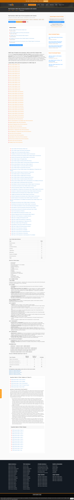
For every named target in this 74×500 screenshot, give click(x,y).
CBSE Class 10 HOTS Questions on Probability (19, 229)
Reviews (42, 4)
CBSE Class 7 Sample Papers (42, 484)
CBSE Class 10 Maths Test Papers (14, 373)
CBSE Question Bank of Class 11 (17, 431)
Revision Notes (55, 468)
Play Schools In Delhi (41, 471)
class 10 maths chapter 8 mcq (14, 77)
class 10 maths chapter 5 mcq (14, 71)
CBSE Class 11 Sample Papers (57, 479)
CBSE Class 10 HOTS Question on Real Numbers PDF (20, 231)
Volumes (17, 138)
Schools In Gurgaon (26, 472)
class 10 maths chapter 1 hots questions (16, 91)
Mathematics (36, 19)
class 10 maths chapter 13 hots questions (16, 111)
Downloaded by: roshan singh (53, 58)
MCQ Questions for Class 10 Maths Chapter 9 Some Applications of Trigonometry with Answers (25, 170)
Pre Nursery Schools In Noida (42, 465)
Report (24, 21)
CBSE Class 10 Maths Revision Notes (15, 374)
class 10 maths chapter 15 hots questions (16, 115)
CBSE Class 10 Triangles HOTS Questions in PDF (19, 217)
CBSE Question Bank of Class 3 (17, 444)
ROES (56, 4)
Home (9, 10)
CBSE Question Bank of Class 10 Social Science (19, 383)
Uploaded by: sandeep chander (53, 43)
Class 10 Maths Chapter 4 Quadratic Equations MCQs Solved (21, 178)
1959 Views (27, 17)
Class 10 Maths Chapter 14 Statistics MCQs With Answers (21, 160)
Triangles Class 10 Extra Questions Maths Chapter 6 (19, 35)
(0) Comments (21, 17)
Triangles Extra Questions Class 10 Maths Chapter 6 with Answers (22, 194)
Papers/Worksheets (32, 4)
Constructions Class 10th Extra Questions (16, 135)
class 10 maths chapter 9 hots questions (16, 106)
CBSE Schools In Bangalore (12, 476)
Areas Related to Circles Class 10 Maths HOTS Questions (21, 224)
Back (27, 21)
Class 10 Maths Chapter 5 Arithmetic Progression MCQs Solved (22, 177)
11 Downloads (32, 17)
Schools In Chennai (26, 480)
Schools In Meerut (26, 483)
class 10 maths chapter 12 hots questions (16, 109)
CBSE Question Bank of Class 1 (17, 448)
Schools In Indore (26, 486)
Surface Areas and (12, 138)
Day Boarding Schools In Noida (43, 467)
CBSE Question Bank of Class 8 (17, 435)
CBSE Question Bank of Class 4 (17, 442)
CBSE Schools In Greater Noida (13, 468)
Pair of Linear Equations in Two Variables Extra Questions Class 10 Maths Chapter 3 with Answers (26, 200)
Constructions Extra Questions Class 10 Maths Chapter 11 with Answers (23, 185)
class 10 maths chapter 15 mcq (14, 89)
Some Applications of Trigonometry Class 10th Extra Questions (20, 131)
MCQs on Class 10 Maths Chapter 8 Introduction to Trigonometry (22, 172)
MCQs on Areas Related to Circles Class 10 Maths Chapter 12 (22, 164)
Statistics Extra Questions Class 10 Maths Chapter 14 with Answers (23, 157)
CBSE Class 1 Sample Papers (42, 476)
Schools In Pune (25, 475)
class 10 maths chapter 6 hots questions (16, 100)
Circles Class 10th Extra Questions (15, 133)
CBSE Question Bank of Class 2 (17, 446)
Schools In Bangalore (26, 476)
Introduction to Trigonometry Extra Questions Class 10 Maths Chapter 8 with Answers (26, 190)
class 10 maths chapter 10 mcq (14, 80)
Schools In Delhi (25, 465)
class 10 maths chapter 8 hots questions (16, 104)
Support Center (61, 4)
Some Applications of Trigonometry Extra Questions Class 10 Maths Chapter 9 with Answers (27, 189)
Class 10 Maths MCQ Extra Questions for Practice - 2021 (21, 212)
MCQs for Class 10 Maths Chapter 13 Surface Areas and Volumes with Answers (25, 162)
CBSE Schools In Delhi (12, 465)
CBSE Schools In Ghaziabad (12, 471)
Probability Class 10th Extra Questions (16, 142)
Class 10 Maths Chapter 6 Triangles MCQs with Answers (21, 175)
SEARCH (46, 1)
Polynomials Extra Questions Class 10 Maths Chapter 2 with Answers (23, 202)
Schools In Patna (26, 482)
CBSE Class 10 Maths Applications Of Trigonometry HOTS (21, 221)
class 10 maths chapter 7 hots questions (16, 102)
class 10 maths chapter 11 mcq (14, 82)
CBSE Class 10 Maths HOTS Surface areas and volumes (21, 226)
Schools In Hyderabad (26, 478)
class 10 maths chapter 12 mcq (14, 84)
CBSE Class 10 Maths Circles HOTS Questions (19, 222)
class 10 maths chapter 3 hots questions (16, 95)
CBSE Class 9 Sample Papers (57, 476)
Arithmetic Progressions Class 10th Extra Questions (18, 124)
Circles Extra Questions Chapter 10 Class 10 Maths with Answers (22, 187)
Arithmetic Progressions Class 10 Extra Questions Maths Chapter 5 (23, 214)
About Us (25, 4)
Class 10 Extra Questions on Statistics (18, 210)
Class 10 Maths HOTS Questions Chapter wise (18, 29)
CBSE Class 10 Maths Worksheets (14, 371)
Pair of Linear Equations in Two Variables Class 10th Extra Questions (21, 120)
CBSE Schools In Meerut (12, 483)
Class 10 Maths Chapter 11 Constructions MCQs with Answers (22, 165)
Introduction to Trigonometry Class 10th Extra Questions (19, 129)
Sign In (47, 4)
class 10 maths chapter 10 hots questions (16, 107)
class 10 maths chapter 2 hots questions (16, 93)
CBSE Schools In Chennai (12, 480)
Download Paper (12, 21)
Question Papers (55, 467)
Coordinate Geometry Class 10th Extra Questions (17, 127)
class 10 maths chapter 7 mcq (14, 75)
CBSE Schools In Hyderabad (13, 478)
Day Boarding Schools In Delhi (43, 472)
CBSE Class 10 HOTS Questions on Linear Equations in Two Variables (23, 234)
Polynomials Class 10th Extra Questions (16, 118)
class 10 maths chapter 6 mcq (14, 73)
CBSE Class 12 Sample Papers (57, 480)
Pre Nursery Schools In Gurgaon (43, 468)
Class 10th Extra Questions (23, 138)
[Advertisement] (27, 24)
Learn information (15, 499)
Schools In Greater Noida (27, 468)
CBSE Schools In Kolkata (12, 479)
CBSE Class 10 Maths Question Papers (15, 372)
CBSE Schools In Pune (12, 475)
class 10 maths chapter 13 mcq (14, 86)
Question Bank (55, 465)
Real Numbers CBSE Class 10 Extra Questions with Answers (18, 19)
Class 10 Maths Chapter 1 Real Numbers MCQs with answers (21, 182)
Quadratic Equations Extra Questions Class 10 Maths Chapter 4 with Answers (24, 197)
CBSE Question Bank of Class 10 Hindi (17, 386)
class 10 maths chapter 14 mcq (14, 87)
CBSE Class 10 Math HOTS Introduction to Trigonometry (21, 219)
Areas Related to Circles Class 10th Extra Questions (18, 136)
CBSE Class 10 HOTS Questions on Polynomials (19, 233)
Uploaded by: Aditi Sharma (52, 39)
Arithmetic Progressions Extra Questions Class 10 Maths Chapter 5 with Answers (25, 196)
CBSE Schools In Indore (12, 486)
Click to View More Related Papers (16, 45)
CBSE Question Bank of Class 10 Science (18, 379)
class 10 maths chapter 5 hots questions (16, 98)
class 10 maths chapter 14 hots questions (16, 113)
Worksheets (54, 472)
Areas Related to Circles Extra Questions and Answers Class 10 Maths (23, 207)
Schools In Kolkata (26, 479)
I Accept (72, 498)
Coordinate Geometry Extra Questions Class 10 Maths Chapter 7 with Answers (25, 192)
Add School (52, 4)
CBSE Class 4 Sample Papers (42, 480)
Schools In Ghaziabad (26, 471)
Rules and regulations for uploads (57, 26)
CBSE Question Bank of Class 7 (17, 437)
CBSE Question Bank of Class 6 (17, 439)
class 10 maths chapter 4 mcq (14, 69)
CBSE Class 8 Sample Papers (42, 486)
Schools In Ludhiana (26, 487)
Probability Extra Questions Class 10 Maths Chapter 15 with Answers (22, 38)
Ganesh (10, 17)
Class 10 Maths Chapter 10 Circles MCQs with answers (20, 167)
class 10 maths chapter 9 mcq (14, 78)
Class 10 (16, 10)
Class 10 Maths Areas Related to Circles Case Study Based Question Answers (24, 205)
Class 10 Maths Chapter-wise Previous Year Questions (19, 32)
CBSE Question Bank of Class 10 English (18, 381)
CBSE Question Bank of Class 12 (17, 430)
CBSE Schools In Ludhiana (12, 487)
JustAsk (38, 4)
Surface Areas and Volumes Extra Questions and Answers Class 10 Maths (24, 209)
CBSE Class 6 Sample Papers (42, 483)
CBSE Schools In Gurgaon (12, 472)
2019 (43, 19)
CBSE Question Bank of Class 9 (17, 433)
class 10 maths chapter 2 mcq (14, 66)
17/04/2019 (15, 17)
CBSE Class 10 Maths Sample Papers (15, 370)
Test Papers (54, 471)
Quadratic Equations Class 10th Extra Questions (17, 122)
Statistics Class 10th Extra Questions (15, 140)
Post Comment (19, 21)
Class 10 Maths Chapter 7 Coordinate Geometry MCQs (20, 173)
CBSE (13, 10)
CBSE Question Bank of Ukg (17, 450)
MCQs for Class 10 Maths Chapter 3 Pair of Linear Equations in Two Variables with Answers (27, 180)
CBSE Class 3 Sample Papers (42, 479)
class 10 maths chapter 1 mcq (14, 64)
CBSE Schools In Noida (12, 467)
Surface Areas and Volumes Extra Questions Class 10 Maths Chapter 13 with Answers (25, 41)
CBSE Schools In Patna (12, 482)
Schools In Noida (26, 467)
